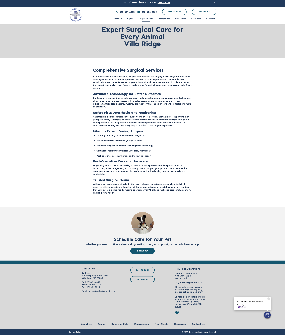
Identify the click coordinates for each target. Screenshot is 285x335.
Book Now (142, 251)
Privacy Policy (75, 332)
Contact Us (198, 324)
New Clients (161, 324)
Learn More (164, 2)
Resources (180, 324)
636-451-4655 (93, 282)
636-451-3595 (93, 287)
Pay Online (204, 11)
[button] (267, 315)
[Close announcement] (215, 3)
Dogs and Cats (119, 324)
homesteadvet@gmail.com (102, 291)
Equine (101, 324)
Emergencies (141, 324)
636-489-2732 (94, 284)
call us (186, 292)
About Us (86, 324)
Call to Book (174, 11)
